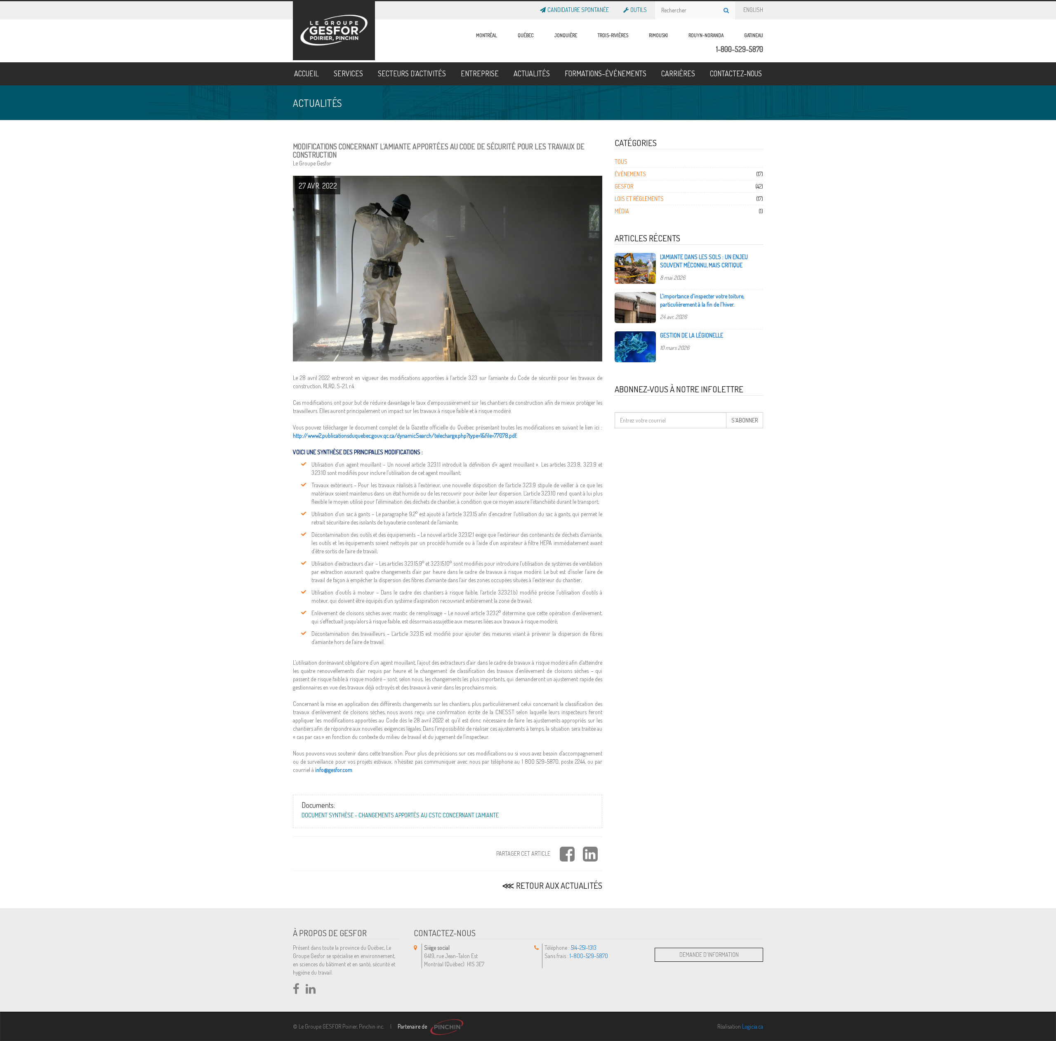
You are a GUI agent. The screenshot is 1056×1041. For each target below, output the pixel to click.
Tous (621, 161)
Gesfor (624, 186)
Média (622, 211)
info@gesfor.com (333, 769)
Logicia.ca (752, 1026)
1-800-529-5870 (739, 49)
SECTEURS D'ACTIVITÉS (412, 73)
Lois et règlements (639, 198)
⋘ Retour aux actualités (552, 885)
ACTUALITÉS (532, 73)
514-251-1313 (583, 947)
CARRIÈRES (678, 73)
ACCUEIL (306, 73)
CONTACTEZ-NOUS (736, 73)
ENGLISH (753, 8)
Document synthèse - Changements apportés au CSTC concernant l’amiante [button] (400, 815)
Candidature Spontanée (578, 8)
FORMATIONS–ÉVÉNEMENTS (605, 73)
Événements (630, 173)
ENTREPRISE (480, 73)
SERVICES (348, 73)
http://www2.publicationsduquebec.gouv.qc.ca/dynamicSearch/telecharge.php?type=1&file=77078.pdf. (405, 435)
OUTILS (638, 8)
